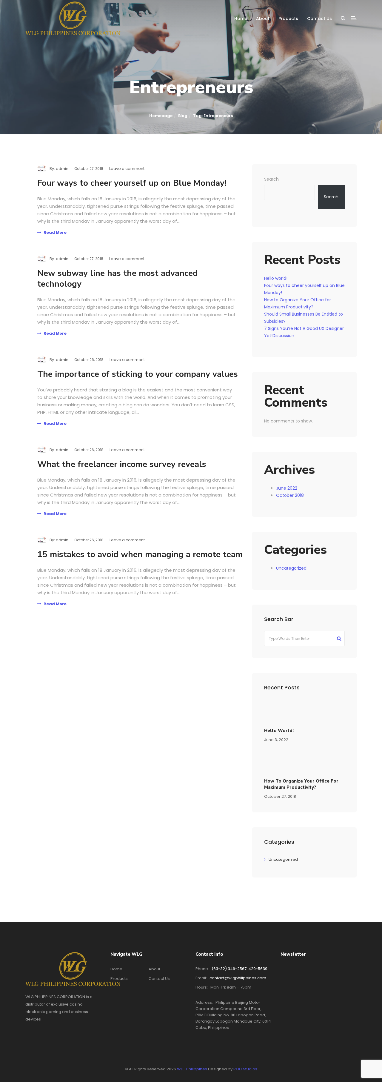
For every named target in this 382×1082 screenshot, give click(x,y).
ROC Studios (245, 1069)
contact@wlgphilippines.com (238, 978)
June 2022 (286, 488)
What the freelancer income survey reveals (121, 464)
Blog (182, 116)
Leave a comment (126, 168)
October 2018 (290, 495)
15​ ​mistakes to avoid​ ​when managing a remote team (140, 554)
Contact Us (319, 18)
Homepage (160, 116)
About (262, 18)
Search (271, 179)
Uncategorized (291, 568)
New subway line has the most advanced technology (117, 279)
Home (240, 18)
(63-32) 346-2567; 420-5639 (239, 969)
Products (288, 18)
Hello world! (275, 278)
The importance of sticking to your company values (137, 374)
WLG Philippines (192, 1069)
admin (62, 168)
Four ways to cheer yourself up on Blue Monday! (132, 183)
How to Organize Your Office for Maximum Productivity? (301, 784)
